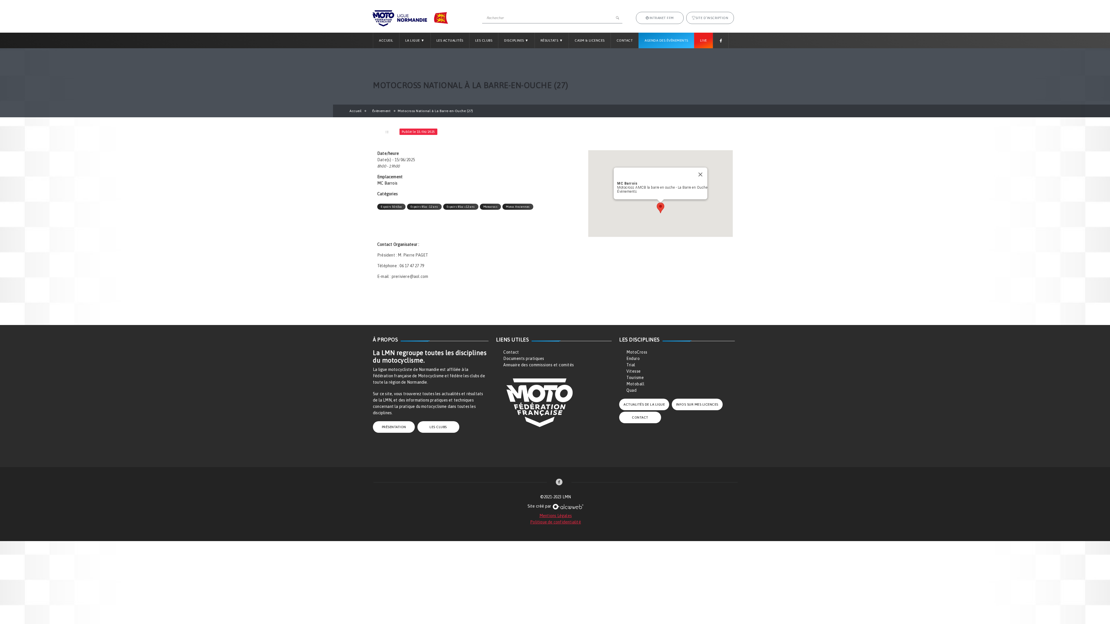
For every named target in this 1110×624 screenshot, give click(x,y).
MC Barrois (387, 183)
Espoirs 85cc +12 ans (461, 206)
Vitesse (633, 371)
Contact (625, 40)
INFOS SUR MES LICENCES (697, 404)
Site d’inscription (711, 18)
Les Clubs (484, 40)
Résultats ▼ (552, 40)
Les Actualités (449, 40)
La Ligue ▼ (415, 40)
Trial (630, 365)
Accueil (386, 40)
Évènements (627, 192)
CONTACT (640, 417)
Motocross (490, 206)
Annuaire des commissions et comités (538, 365)
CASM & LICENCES (590, 40)
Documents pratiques (523, 358)
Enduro (633, 358)
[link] (559, 482)
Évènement (381, 111)
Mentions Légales (555, 515)
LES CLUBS (438, 427)
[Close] (700, 174)
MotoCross (637, 352)
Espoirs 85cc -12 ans (424, 206)
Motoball (635, 384)
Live (703, 40)
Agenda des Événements (666, 40)
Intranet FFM (662, 18)
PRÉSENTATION (394, 427)
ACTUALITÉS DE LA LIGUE (644, 404)
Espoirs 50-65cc (391, 206)
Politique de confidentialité (555, 522)
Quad (631, 390)
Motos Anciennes (518, 206)
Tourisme (635, 377)
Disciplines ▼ (516, 40)
